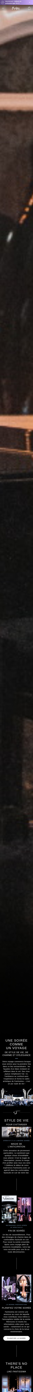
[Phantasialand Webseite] (15, 8)
